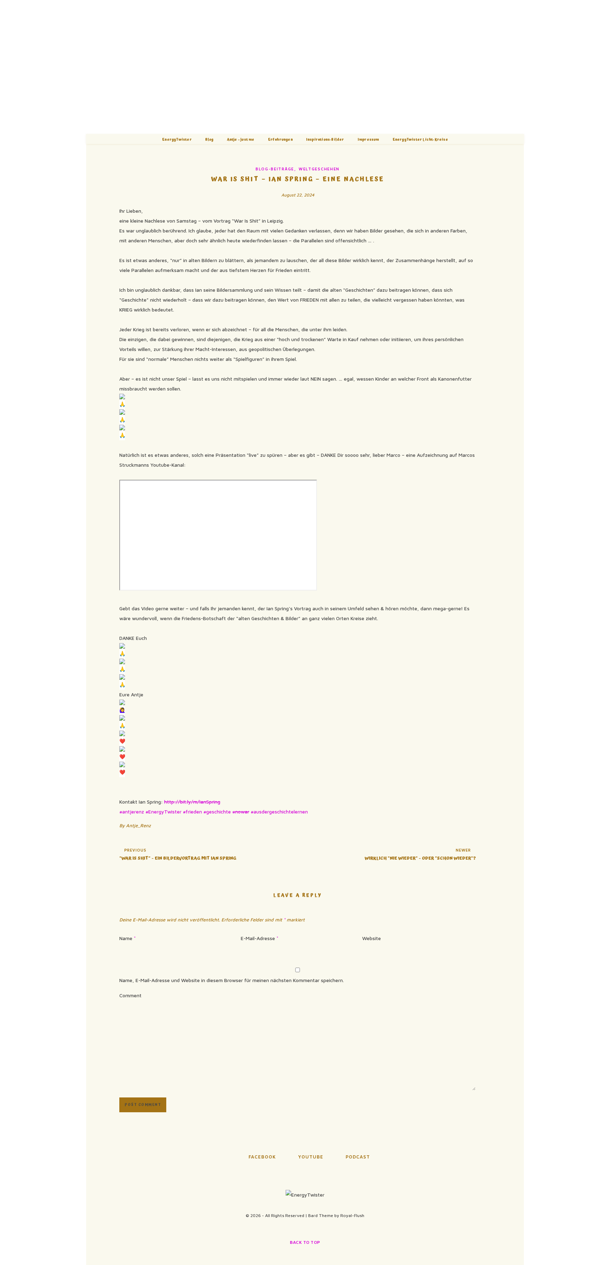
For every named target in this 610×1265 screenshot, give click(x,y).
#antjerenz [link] (131, 812)
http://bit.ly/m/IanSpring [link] (192, 802)
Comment (130, 995)
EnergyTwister (177, 139)
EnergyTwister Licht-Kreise (420, 139)
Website (371, 938)
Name (127, 938)
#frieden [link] (192, 812)
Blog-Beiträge (275, 169)
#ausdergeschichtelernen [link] (279, 812)
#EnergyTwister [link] (163, 812)
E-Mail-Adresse (260, 938)
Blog (209, 139)
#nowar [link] (240, 812)
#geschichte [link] (217, 812)
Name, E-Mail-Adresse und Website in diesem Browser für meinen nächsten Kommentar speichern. (231, 980)
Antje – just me (241, 139)
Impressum (368, 139)
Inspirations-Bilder (325, 139)
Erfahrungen (280, 139)
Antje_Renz (138, 825)
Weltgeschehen (319, 169)
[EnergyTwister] (305, 67)
